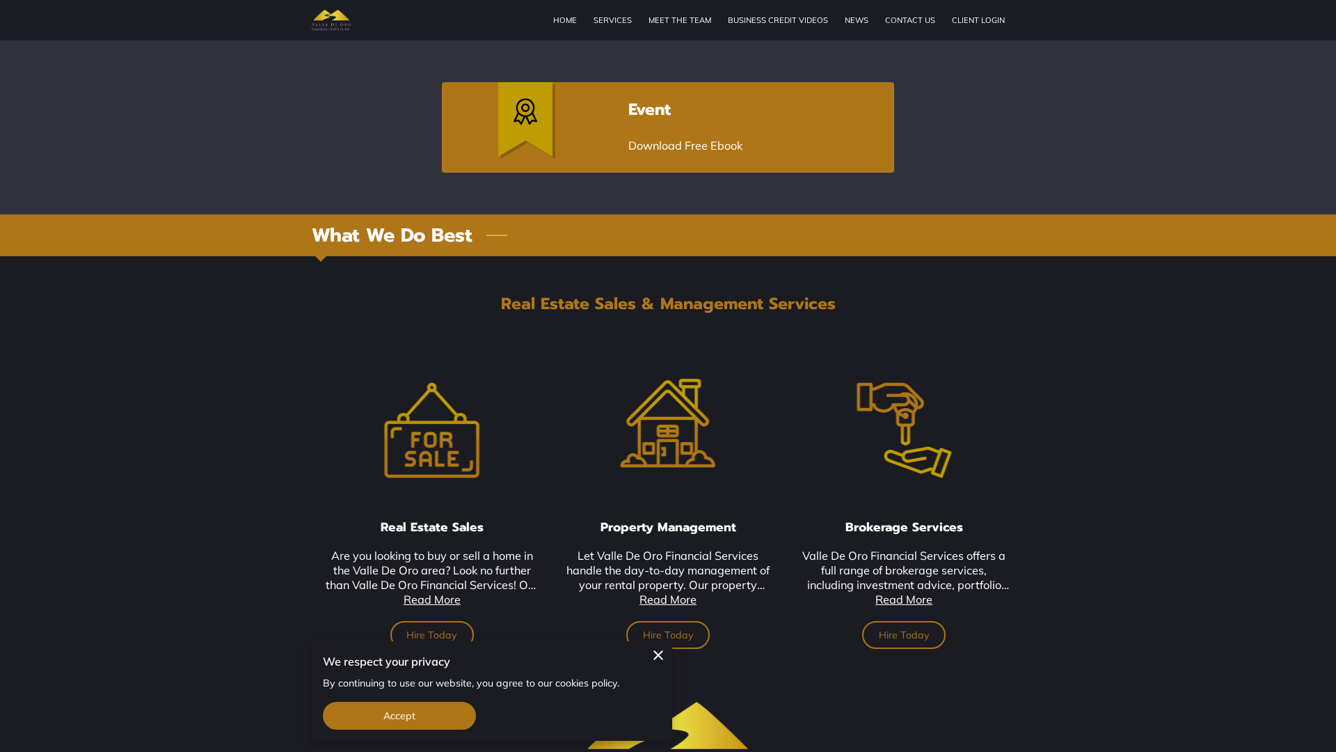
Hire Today (431, 635)
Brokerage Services (904, 527)
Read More (432, 599)
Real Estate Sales (432, 527)
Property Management (668, 527)
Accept (399, 716)
